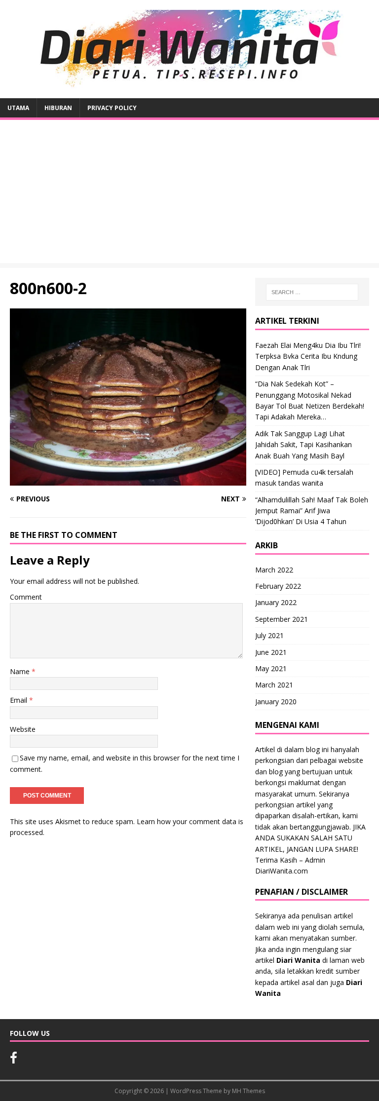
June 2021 (271, 652)
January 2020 (276, 701)
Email (19, 700)
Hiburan (58, 108)
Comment (26, 597)
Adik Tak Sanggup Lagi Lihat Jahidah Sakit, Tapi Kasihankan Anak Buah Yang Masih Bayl (303, 444)
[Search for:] (312, 292)
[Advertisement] (189, 194)
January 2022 (276, 602)
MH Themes (248, 1091)
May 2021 (271, 668)
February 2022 (278, 586)
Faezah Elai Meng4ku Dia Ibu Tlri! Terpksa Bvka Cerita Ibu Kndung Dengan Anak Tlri (308, 356)
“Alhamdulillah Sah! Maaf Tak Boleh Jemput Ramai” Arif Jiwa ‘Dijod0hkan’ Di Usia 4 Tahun (311, 511)
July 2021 (269, 635)
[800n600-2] (128, 480)
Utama (18, 108)
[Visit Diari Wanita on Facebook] (13, 1060)
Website (23, 729)
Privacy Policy (112, 108)
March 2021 (274, 684)
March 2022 (274, 569)
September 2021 (281, 619)
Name (21, 671)
